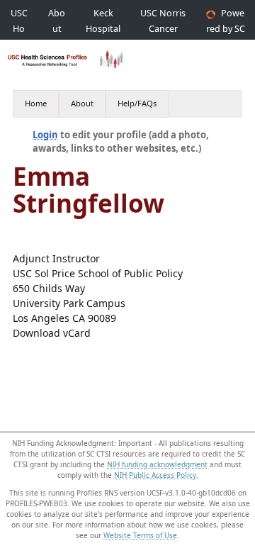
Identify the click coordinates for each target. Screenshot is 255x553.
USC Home (19, 28)
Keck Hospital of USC (103, 28)
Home (36, 103)
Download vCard (52, 333)
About (82, 103)
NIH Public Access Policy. (156, 475)
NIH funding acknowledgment (157, 464)
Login (45, 134)
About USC (56, 28)
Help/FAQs (137, 103)
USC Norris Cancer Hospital (163, 28)
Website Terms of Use (140, 535)
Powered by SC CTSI (225, 28)
